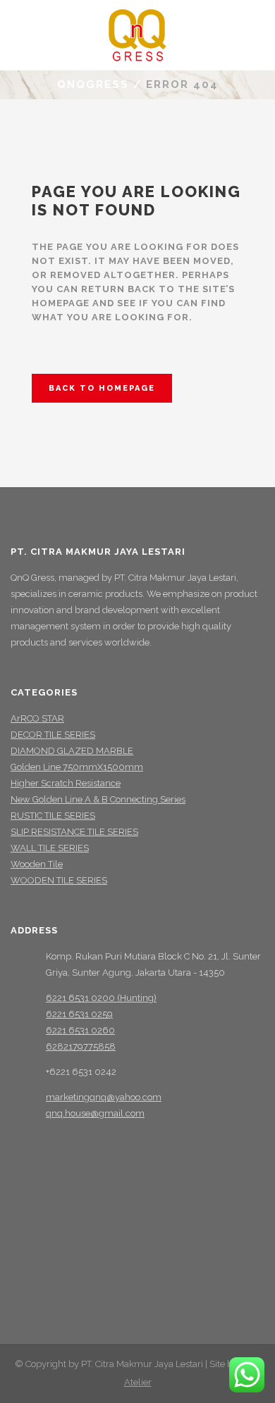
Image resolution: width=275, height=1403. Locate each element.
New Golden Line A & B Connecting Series (98, 799)
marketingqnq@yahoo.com (103, 1097)
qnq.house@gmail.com (95, 1113)
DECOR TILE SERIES (53, 734)
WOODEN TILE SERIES (59, 880)
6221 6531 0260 (80, 1030)
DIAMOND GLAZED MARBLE (72, 750)
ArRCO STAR (37, 718)
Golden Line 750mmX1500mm (77, 767)
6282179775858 (81, 1046)
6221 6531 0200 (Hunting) (101, 998)
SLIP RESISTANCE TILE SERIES (74, 831)
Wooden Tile (37, 864)
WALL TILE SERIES (50, 848)
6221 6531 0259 (79, 1014)
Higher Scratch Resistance (66, 783)
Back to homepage (102, 388)
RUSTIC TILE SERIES (53, 815)
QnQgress (93, 84)
